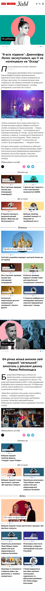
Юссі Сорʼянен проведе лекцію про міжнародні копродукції (11, 190)
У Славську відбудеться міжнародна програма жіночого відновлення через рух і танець (33, 301)
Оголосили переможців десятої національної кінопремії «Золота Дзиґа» (10, 303)
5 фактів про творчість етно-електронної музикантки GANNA (33, 189)
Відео (2, 477)
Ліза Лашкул (5, 46)
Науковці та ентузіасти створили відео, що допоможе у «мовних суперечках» (11, 572)
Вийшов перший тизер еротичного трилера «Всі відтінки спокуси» (11, 482)
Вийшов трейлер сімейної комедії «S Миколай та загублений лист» (32, 217)
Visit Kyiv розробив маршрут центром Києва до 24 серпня (22, 258)
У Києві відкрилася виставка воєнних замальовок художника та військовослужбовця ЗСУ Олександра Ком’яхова (32, 576)
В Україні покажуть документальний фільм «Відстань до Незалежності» (9, 217)
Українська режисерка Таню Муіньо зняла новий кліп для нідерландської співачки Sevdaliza (33, 485)
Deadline (11, 69)
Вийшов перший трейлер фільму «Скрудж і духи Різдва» (11, 457)
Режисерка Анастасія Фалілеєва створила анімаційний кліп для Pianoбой (32, 547)
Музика (25, 184)
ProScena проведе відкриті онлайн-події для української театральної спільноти (33, 279)
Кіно (2, 211)
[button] (11, 4)
